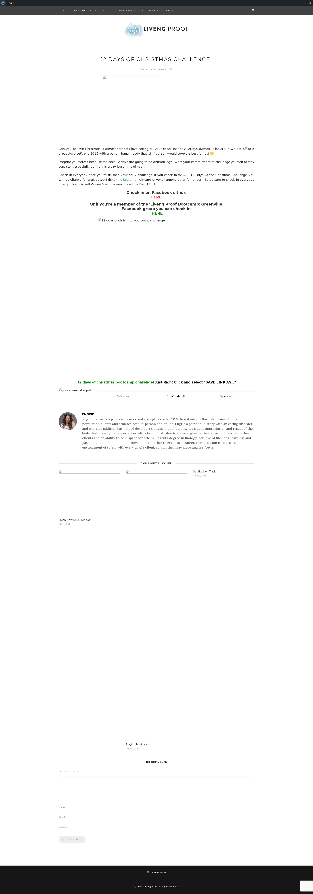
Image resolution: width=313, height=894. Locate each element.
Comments (124, 396)
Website (63, 827)
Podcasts (125, 10)
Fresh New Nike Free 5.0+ (75, 520)
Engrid (229, 396)
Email (63, 817)
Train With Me (83, 10)
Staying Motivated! (138, 744)
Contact (171, 10)
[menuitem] (3, 3)
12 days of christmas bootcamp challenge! (116, 382)
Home (62, 10)
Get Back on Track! (204, 471)
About (107, 10)
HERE (156, 197)
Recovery (148, 10)
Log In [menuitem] (11, 2)
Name (63, 807)
